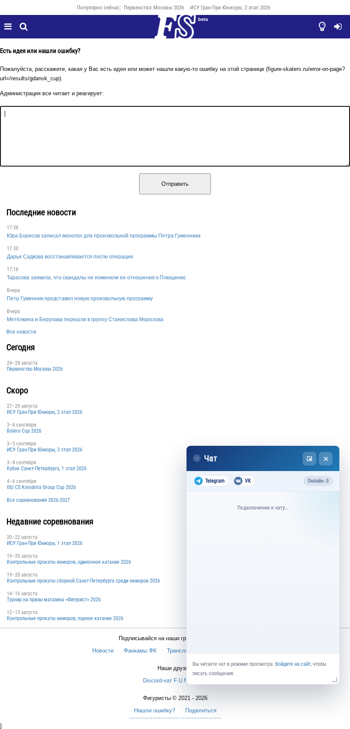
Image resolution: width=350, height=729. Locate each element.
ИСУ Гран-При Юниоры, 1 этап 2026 (44, 543)
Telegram (215, 481)
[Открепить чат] (309, 459)
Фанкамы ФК (140, 650)
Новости (103, 650)
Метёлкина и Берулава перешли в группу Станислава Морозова (85, 319)
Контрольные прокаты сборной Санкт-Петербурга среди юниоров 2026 (83, 581)
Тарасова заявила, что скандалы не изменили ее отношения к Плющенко (96, 278)
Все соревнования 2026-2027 (38, 500)
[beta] (175, 31)
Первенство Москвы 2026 (154, 7)
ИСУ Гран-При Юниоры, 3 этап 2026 (44, 450)
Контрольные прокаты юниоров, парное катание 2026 (65, 618)
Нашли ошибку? (154, 710)
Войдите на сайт (293, 664)
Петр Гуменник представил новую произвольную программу (80, 299)
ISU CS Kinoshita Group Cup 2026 (41, 487)
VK (248, 481)
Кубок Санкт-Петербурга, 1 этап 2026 (47, 468)
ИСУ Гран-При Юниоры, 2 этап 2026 (230, 7)
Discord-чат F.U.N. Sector (175, 680)
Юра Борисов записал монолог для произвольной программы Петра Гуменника (104, 236)
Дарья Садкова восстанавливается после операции (70, 257)
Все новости (21, 332)
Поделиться (200, 710)
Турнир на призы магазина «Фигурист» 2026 (54, 600)
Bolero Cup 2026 (24, 431)
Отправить (175, 184)
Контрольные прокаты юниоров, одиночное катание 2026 (69, 562)
